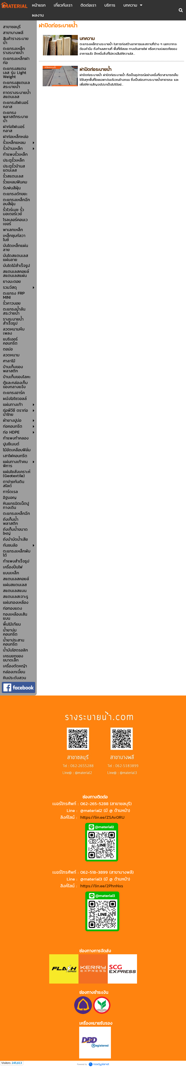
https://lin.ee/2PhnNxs (101, 886)
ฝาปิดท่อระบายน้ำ (96, 69)
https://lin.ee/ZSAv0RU (102, 817)
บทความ (87, 38)
